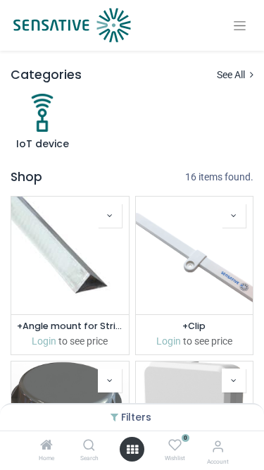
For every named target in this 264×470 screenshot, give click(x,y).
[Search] (89, 446)
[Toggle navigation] (239, 25)
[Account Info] (218, 446)
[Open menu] (132, 449)
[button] (110, 216)
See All (232, 74)
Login (44, 341)
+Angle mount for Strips (70, 326)
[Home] (46, 446)
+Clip (194, 326)
